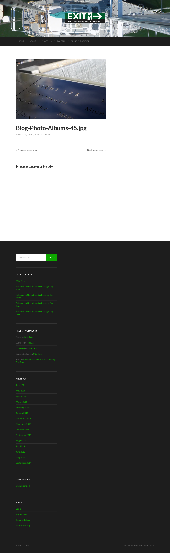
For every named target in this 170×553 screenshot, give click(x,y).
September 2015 (23, 435)
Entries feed (21, 514)
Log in (18, 508)
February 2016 (22, 407)
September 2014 (23, 462)
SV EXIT (25, 545)
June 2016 (20, 385)
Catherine (20, 348)
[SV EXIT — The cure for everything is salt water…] (85, 18)
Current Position (80, 41)
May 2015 (20, 457)
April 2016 (21, 396)
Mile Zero (20, 281)
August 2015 (22, 440)
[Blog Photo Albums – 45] (61, 89)
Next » (96, 150)
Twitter (61, 41)
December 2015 (23, 418)
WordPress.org (23, 525)
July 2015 (20, 446)
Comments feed (23, 520)
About (33, 41)
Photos (46, 41)
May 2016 (20, 390)
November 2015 (23, 424)
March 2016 (21, 402)
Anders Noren (141, 545)
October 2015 (22, 429)
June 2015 (20, 451)
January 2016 (22, 413)
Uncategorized (23, 485)
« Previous (27, 150)
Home (21, 41)
